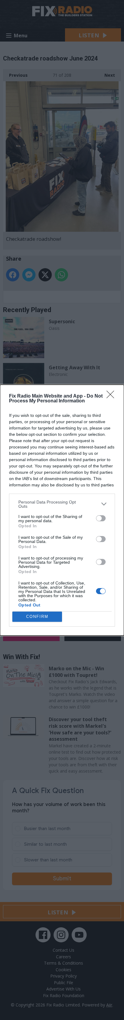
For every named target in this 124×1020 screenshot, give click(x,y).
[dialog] (62, 510)
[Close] (112, 396)
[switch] (101, 518)
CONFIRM (37, 616)
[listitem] (62, 504)
